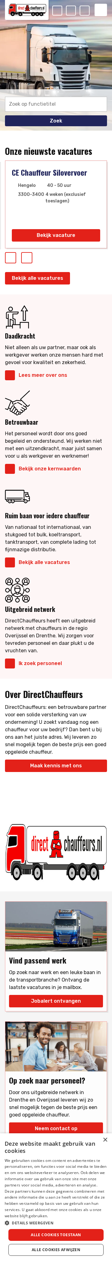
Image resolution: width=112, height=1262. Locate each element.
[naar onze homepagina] (27, 10)
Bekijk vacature (56, 235)
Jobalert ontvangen (56, 1001)
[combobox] (56, 103)
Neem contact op (56, 1128)
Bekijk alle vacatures (37, 278)
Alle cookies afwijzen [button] (56, 1249)
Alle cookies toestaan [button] (56, 1234)
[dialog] (56, 1197)
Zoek (56, 121)
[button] (56, 1223)
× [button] (105, 1140)
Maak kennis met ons (56, 766)
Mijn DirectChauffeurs (89, 11)
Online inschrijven (75, 11)
